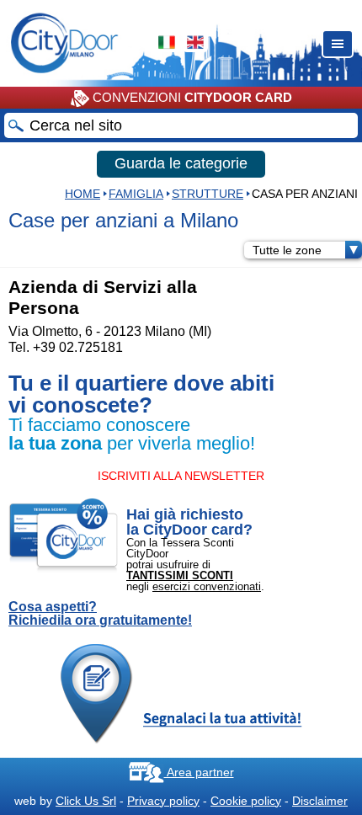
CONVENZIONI (190, 97)
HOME (82, 193)
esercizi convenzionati (206, 586)
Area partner (199, 772)
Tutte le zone (287, 250)
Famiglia (136, 193)
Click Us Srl (86, 800)
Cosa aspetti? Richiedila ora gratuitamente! (100, 613)
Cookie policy (245, 800)
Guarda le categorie (181, 163)
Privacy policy (163, 800)
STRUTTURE (207, 193)
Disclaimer (320, 800)
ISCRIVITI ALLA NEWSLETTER (181, 476)
